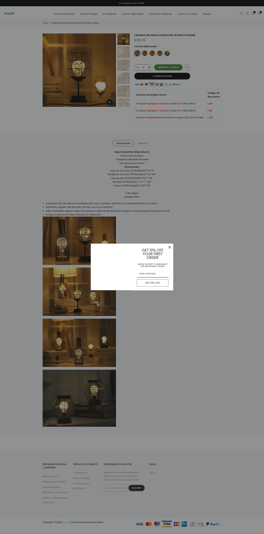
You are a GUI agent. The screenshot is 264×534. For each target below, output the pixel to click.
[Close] (169, 247)
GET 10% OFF (152, 283)
